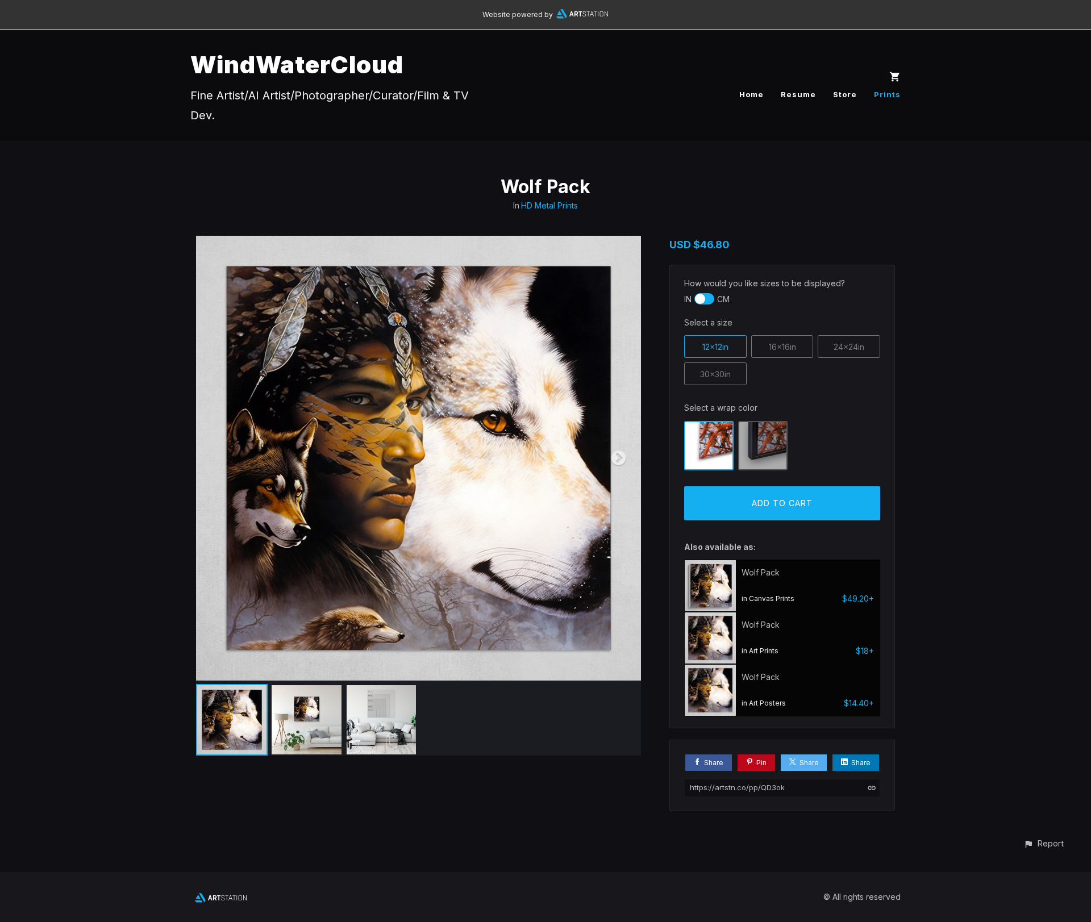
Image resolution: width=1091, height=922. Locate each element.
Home (751, 94)
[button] (1043, 843)
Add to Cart (782, 503)
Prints (887, 94)
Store (845, 94)
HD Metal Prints (549, 205)
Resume (798, 94)
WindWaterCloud (296, 64)
